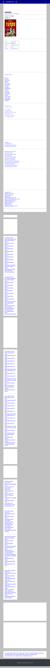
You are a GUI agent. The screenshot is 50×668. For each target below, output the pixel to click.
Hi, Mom (6, 488)
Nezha (6, 489)
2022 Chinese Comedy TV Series (11, 165)
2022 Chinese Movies (8, 13)
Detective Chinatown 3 (9, 495)
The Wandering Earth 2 (9, 500)
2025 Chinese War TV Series (10, 426)
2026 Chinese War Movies (10, 269)
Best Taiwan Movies (9, 552)
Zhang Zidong (7, 99)
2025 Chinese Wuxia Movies (10, 313)
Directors (27, 653)
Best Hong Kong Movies (9, 551)
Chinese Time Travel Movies (10, 592)
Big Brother (7, 203)
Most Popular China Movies (10, 159)
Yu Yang (6, 95)
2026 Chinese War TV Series (10, 378)
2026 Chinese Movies (9, 237)
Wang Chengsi (7, 84)
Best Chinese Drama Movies (10, 158)
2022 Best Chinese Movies (10, 163)
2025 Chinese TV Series (9, 396)
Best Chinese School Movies (10, 554)
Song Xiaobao (7, 93)
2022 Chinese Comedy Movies (10, 145)
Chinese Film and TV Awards (22, 654)
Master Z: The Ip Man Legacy (11, 199)
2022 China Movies (8, 143)
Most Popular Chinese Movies (10, 154)
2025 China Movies (8, 307)
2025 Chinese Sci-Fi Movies (10, 301)
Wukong (6, 196)
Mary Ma (6, 78)
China (9, 109)
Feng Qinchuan (8, 88)
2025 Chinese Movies (9, 276)
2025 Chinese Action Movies (10, 278)
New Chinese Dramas (18, 655)
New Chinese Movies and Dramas (11, 653)
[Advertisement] (25, 7)
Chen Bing (7, 86)
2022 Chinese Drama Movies (10, 146)
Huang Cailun (7, 97)
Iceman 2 (6, 204)
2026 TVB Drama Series (9, 385)
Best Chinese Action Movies (10, 536)
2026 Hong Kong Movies (10, 271)
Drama (8, 116)
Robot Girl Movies (8, 597)
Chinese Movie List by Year (10, 654)
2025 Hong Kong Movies (10, 308)
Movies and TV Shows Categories (37, 653)
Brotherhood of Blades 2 (9, 205)
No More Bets (7, 503)
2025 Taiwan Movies (9, 309)
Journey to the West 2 (9, 200)
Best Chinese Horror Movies (10, 546)
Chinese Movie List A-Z (27, 655)
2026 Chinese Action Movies (10, 239)
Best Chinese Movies (9, 152)
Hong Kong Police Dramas (10, 596)
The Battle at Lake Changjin (10, 484)
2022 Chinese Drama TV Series (11, 166)
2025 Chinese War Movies (10, 305)
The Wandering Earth (9, 197)
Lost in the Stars (8, 505)
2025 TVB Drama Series (9, 433)
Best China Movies (8, 155)
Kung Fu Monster (8, 201)
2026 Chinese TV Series (9, 351)
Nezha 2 (6, 482)
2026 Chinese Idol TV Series (10, 369)
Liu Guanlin (7, 92)
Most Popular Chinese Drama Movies (12, 162)
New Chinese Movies (9, 655)
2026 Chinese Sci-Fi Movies (10, 265)
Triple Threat (7, 194)
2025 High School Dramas (10, 442)
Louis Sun (7, 100)
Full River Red (7, 493)
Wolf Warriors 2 (8, 193)
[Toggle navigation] (45, 2)
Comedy (12, 116)
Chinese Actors (22, 653)
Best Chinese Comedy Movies (10, 156)
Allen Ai (6, 81)
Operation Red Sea (8, 504)
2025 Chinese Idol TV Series (10, 413)
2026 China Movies (8, 270)
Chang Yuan (7, 80)
